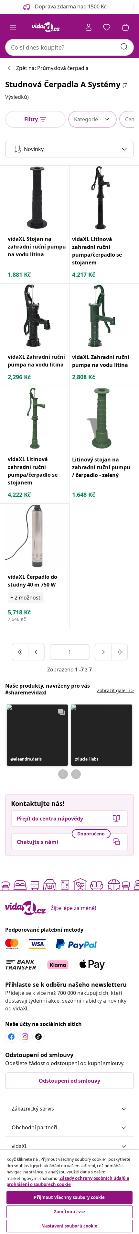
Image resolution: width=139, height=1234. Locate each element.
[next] (103, 652)
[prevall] (20, 652)
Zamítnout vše (69, 1212)
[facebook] (11, 1036)
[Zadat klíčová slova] (124, 46)
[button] (37, 735)
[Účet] (88, 27)
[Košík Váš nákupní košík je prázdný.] (125, 27)
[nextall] (119, 652)
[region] (69, 1192)
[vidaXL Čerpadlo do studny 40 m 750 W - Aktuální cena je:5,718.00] (37, 536)
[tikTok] (38, 1036)
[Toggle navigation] (13, 27)
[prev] (36, 652)
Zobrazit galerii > (115, 690)
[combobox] (69, 47)
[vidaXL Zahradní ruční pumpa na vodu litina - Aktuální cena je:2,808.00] (102, 316)
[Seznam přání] (106, 27)
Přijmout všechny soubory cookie (69, 1197)
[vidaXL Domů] (45, 27)
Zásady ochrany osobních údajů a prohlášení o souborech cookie (67, 1181)
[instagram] (25, 1036)
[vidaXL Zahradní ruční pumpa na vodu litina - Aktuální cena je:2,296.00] (37, 316)
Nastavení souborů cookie (69, 1226)
